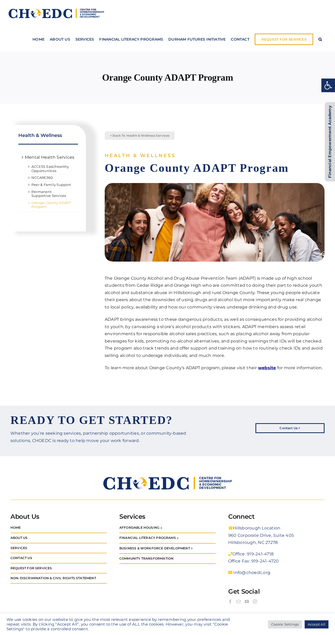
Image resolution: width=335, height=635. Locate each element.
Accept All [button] (316, 624)
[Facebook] (230, 601)
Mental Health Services (49, 157)
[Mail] (238, 601)
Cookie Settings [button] (285, 624)
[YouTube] (247, 601)
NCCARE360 (42, 177)
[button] (328, 85)
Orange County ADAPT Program (51, 205)
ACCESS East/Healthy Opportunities (50, 168)
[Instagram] (255, 601)
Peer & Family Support (51, 185)
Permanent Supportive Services (48, 194)
